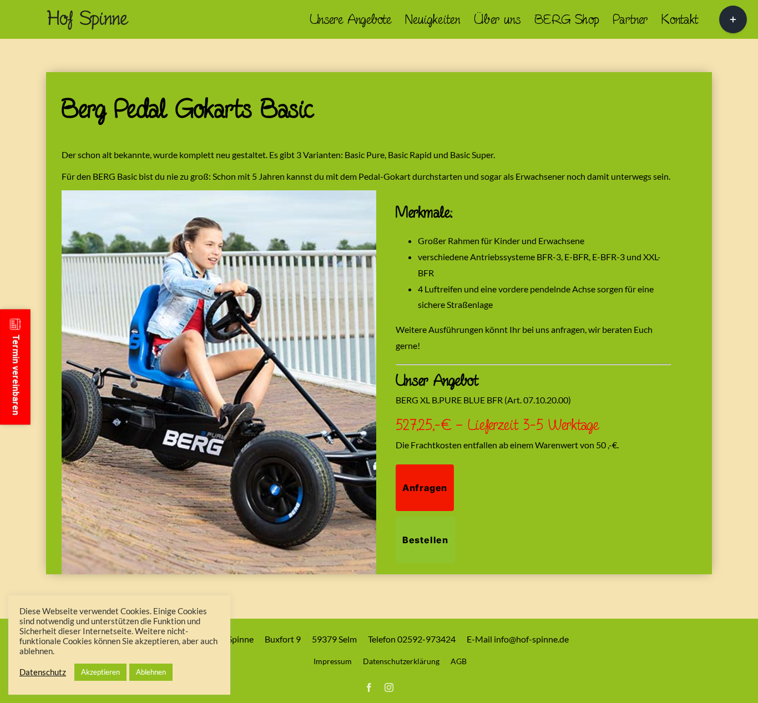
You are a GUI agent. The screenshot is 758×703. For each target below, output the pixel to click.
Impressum (333, 661)
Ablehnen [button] (151, 671)
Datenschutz (42, 672)
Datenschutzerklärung (401, 661)
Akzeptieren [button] (100, 671)
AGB (459, 661)
